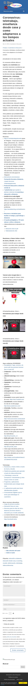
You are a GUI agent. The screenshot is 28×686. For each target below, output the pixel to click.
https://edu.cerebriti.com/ (17, 399)
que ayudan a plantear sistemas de (14, 192)
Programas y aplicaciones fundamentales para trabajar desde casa (14, 484)
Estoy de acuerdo (9, 624)
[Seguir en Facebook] (11, 525)
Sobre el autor (10, 552)
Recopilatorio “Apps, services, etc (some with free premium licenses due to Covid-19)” (13, 367)
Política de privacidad (9, 679)
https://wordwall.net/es (10, 519)
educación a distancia (15, 558)
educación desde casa (9, 561)
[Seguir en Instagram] (8, 525)
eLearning (19, 561)
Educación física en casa (11, 506)
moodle (5, 563)
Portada (5, 47)
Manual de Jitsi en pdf (12, 228)
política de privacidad (11, 636)
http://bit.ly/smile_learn (10, 446)
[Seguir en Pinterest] (14, 525)
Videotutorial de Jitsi (11, 231)
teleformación (12, 563)
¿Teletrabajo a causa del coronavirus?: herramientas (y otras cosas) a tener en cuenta (14, 477)
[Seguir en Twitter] (5, 525)
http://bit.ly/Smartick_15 (11, 436)
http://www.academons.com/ (12, 406)
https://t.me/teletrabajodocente (12, 138)
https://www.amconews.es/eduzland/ (14, 418)
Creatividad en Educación (15, 44)
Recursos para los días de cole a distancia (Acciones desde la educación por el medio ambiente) (14, 510)
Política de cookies (13, 677)
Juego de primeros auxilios (11, 504)
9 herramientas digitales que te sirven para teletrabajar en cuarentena (13, 495)
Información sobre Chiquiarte (13, 674)
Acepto (23, 682)
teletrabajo (19, 563)
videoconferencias (8, 565)
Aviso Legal (19, 679)
